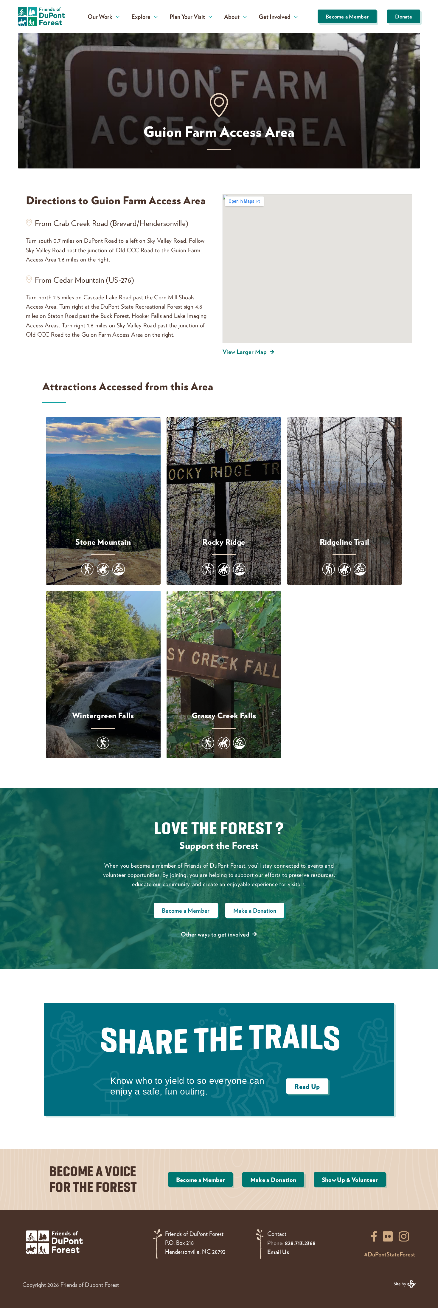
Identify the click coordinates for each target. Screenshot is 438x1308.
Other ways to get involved (215, 934)
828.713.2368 (300, 1242)
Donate (403, 16)
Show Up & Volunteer (350, 1179)
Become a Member (347, 16)
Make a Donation (255, 910)
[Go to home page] (43, 16)
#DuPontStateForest (389, 1254)
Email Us (278, 1251)
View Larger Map (245, 351)
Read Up (307, 1086)
